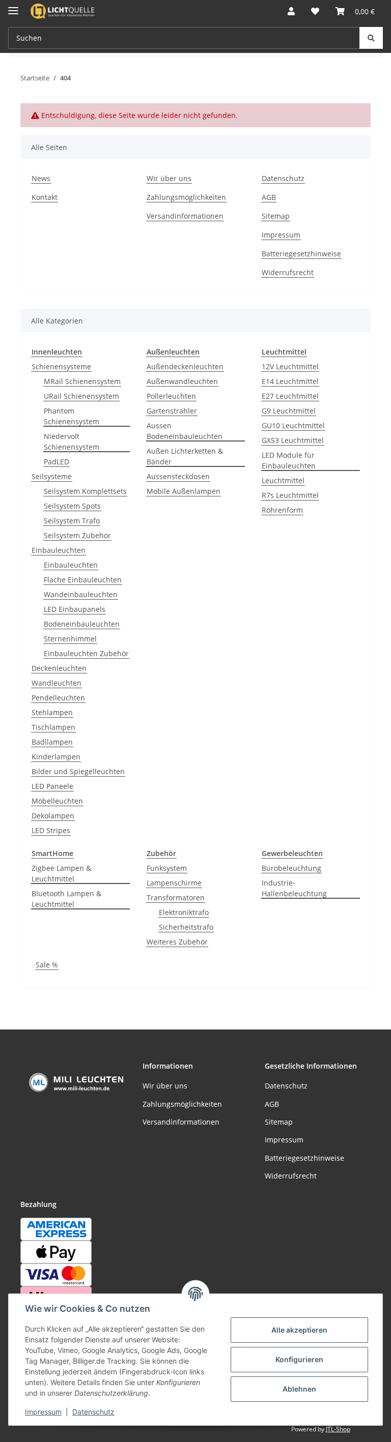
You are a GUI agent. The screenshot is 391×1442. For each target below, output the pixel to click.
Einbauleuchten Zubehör (86, 653)
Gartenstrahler (172, 411)
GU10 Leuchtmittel (293, 425)
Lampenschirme (174, 883)
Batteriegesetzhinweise (301, 253)
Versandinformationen (185, 216)
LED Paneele (52, 786)
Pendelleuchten (58, 697)
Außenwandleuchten (182, 381)
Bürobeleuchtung (291, 868)
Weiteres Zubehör (177, 942)
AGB (269, 197)
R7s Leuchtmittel (290, 495)
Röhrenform (282, 510)
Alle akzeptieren (299, 1330)
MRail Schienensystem (82, 381)
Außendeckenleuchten (185, 366)
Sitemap (276, 216)
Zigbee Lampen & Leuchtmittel (61, 873)
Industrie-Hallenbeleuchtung (294, 888)
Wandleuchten (56, 683)
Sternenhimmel (70, 638)
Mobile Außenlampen (183, 491)
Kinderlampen (56, 756)
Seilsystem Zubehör (77, 535)
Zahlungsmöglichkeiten (186, 197)
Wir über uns (169, 178)
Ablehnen (299, 1389)
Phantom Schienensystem (71, 416)
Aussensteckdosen (178, 476)
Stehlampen (52, 712)
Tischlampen (53, 727)
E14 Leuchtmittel (290, 381)
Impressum (43, 1411)
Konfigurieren (299, 1359)
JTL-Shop (338, 1429)
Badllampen (52, 742)
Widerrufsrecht (288, 272)
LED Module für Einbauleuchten (289, 460)
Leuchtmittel (283, 480)
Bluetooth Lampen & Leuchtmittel (66, 899)
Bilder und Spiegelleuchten (78, 771)
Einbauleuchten (59, 550)
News (41, 178)
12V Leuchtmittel (290, 366)
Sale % (47, 964)
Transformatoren (176, 897)
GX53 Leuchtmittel (293, 440)
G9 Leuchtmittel (289, 411)
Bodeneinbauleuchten (82, 624)
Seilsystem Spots (72, 506)
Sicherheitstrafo (186, 927)
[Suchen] (371, 38)
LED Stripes (51, 830)
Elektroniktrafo (184, 912)
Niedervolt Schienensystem (71, 441)
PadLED (56, 461)
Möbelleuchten (57, 801)
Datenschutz (93, 1411)
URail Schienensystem (81, 396)
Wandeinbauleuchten (81, 594)
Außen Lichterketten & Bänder (185, 456)
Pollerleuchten (171, 396)
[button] (291, 11)
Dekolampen (53, 815)
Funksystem (167, 868)
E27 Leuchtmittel (290, 396)
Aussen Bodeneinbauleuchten (184, 431)
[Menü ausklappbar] (13, 6)
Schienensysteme (61, 366)
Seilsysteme (52, 476)
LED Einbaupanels (74, 609)
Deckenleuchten (59, 668)
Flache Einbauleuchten (83, 579)
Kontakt (45, 197)
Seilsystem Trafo (72, 520)
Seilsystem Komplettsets (85, 491)
